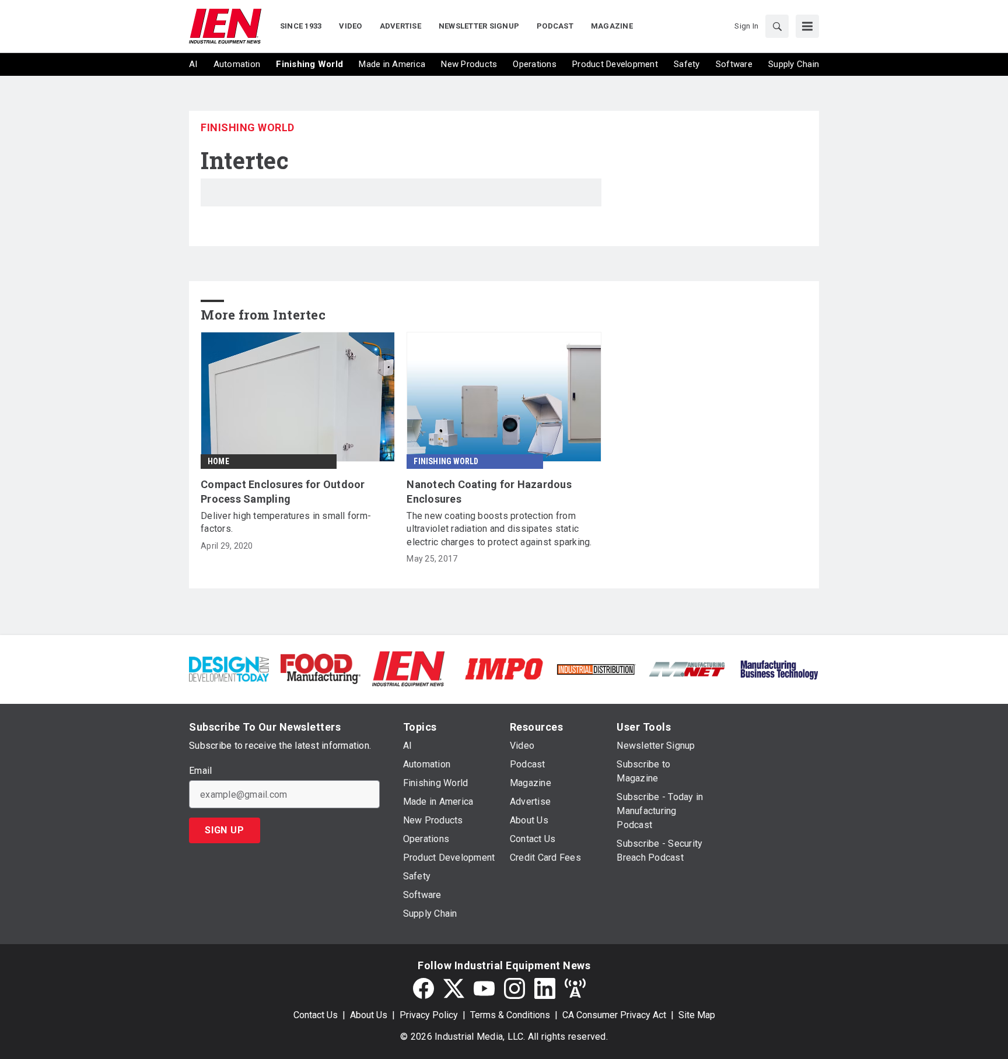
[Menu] (807, 26)
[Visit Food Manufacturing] (320, 668)
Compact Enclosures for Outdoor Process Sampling (283, 491)
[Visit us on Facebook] (423, 988)
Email (200, 771)
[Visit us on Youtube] (484, 988)
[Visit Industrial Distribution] (596, 668)
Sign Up (224, 830)
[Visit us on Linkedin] (544, 988)
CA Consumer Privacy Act (614, 1015)
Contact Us (315, 1015)
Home (218, 461)
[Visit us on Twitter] (453, 988)
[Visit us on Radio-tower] (575, 988)
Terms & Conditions (510, 1015)
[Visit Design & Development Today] (229, 668)
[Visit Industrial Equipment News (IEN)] (408, 668)
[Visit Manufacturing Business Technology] (779, 668)
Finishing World (248, 127)
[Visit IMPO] (504, 668)
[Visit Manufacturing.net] (687, 668)
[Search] (777, 26)
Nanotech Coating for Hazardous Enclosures (489, 491)
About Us (368, 1015)
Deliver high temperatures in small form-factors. (286, 522)
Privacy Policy (429, 1015)
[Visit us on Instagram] (514, 988)
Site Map (696, 1015)
